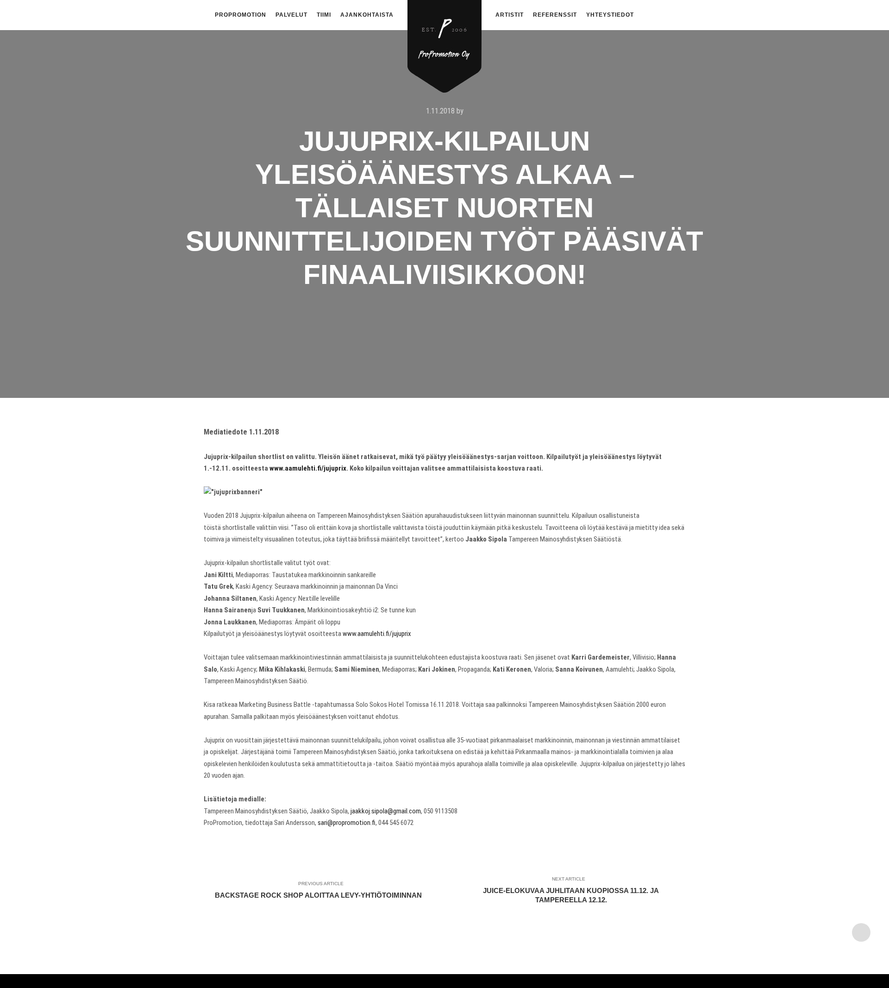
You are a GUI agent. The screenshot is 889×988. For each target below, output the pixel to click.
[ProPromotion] (444, 41)
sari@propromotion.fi (347, 822)
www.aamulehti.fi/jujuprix (307, 468)
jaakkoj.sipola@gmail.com (386, 811)
